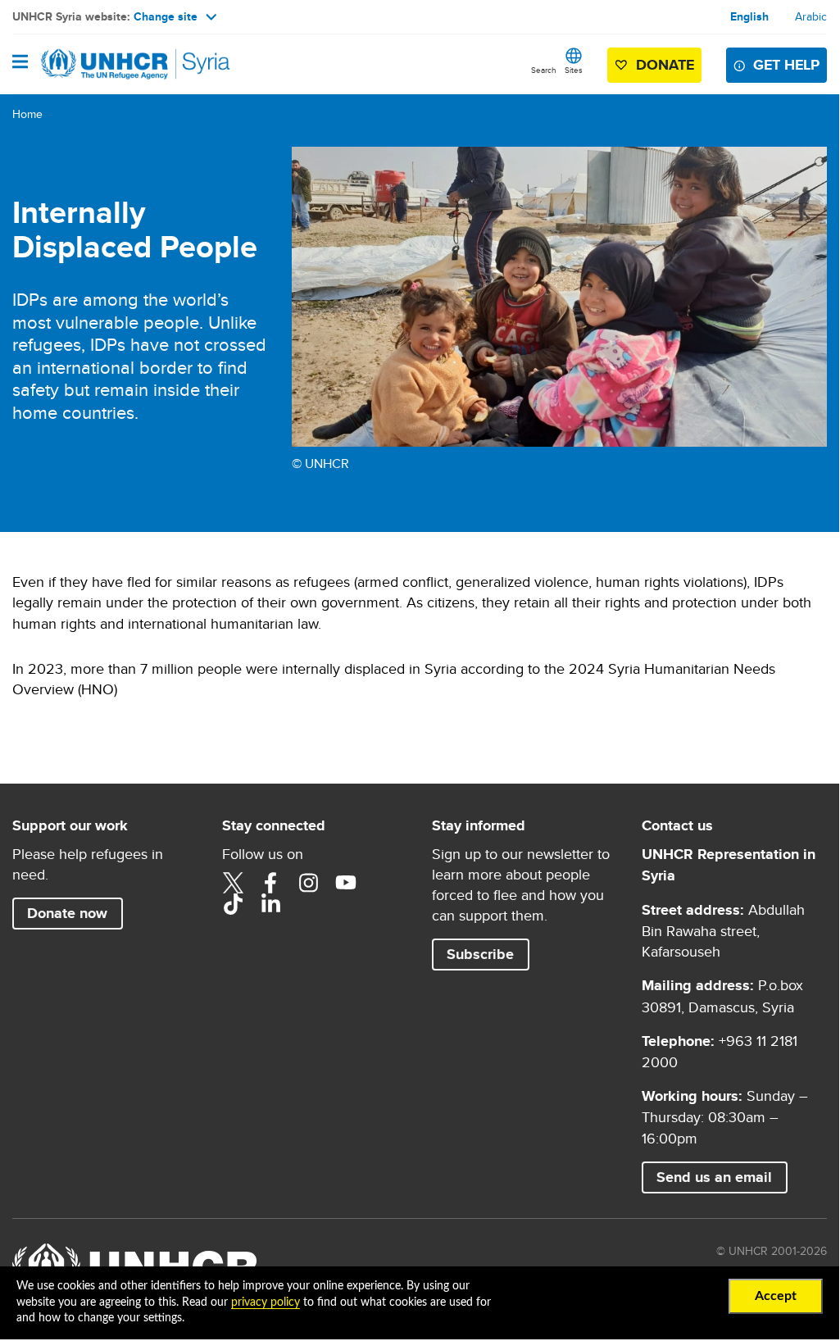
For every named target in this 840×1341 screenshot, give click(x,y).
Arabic (811, 16)
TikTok (232, 904)
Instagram (308, 882)
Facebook (270, 882)
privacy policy (265, 1302)
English (749, 16)
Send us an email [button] (714, 1177)
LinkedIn (270, 904)
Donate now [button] (67, 913)
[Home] (96, 64)
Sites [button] (574, 69)
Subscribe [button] (480, 954)
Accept (776, 1295)
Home (27, 114)
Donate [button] (665, 64)
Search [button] (543, 69)
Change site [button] (166, 16)
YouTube (345, 882)
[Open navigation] (20, 63)
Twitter (232, 882)
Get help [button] (786, 64)
